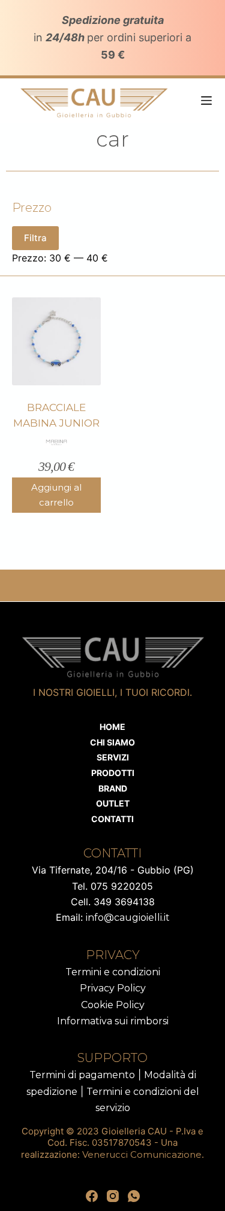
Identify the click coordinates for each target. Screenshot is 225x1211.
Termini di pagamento (82, 1075)
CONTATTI (112, 819)
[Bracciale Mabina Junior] (56, 341)
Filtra (35, 238)
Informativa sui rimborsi (113, 1021)
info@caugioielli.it (128, 917)
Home (112, 727)
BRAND (112, 788)
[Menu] (206, 100)
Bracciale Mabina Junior (56, 415)
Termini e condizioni (112, 972)
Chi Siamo (112, 742)
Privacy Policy (113, 988)
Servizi (113, 757)
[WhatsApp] (134, 1196)
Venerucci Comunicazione (142, 1154)
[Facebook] (92, 1196)
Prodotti (112, 773)
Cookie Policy (113, 1005)
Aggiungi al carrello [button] (56, 495)
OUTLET (113, 803)
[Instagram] (113, 1196)
